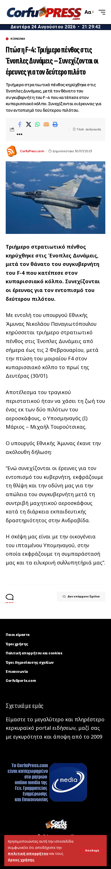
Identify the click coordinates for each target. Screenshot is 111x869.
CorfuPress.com (32, 151)
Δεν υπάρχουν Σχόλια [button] (83, 596)
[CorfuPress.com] (44, 12)
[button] (92, 850)
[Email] (46, 124)
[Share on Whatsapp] (37, 124)
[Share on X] (28, 124)
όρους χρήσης (21, 859)
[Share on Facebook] (20, 124)
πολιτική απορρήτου (28, 853)
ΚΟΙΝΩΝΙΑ (18, 38)
